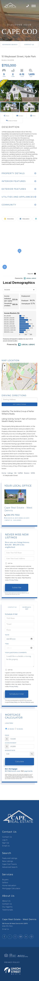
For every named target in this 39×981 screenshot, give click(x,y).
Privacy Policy (13, 580)
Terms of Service (25, 702)
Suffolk (20, 473)
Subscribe (16, 587)
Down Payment (10, 743)
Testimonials (7, 910)
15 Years (20, 729)
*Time (7, 644)
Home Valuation (9, 885)
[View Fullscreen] (4, 373)
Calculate (19, 761)
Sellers (5, 883)
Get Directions (19, 404)
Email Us (6, 846)
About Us (6, 901)
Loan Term (9, 723)
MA (15, 473)
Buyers (5, 880)
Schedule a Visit (26, 608)
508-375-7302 (27, 6)
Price (7, 735)
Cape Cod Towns (9, 864)
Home (4, 473)
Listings (10, 473)
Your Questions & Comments (15, 652)
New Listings (7, 861)
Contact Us (29, 44)
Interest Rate (10, 750)
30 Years (10, 729)
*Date (7, 635)
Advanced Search (10, 44)
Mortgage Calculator (11, 888)
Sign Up (5, 843)
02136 (33, 473)
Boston (26, 473)
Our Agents (17, 520)
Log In (5, 840)
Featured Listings (9, 858)
